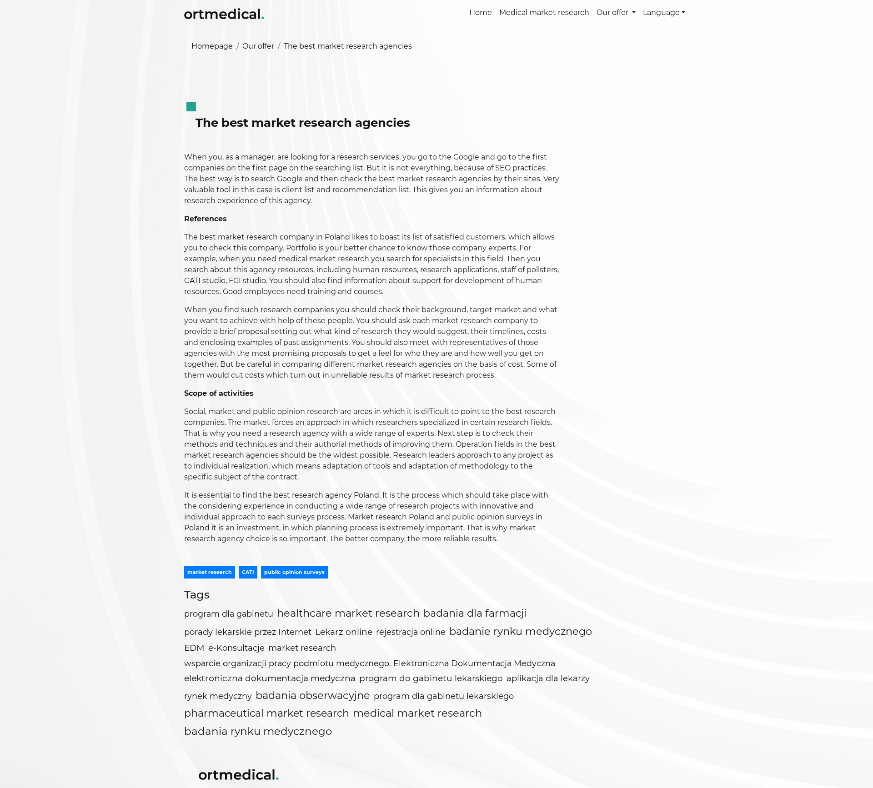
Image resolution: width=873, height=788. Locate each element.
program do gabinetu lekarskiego (431, 678)
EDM (194, 648)
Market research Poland (391, 517)
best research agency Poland (326, 495)
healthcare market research (348, 613)
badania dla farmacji (475, 613)
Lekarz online (343, 632)
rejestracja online (411, 632)
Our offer (613, 12)
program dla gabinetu (228, 613)
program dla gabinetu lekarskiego (444, 696)
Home (480, 12)
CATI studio (205, 280)
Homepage (212, 46)
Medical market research (544, 12)
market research (209, 572)
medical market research (417, 713)
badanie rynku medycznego (520, 631)
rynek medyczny (218, 696)
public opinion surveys (294, 572)
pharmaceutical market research (266, 713)
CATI (248, 572)
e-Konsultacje (236, 648)
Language (661, 12)
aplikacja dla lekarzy (548, 678)
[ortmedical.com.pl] (239, 773)
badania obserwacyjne (313, 695)
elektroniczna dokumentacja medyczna (270, 678)
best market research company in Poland (275, 237)
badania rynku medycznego (258, 731)
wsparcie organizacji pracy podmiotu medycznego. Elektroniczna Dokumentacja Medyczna (369, 663)
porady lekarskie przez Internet (247, 632)
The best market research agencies (348, 46)
